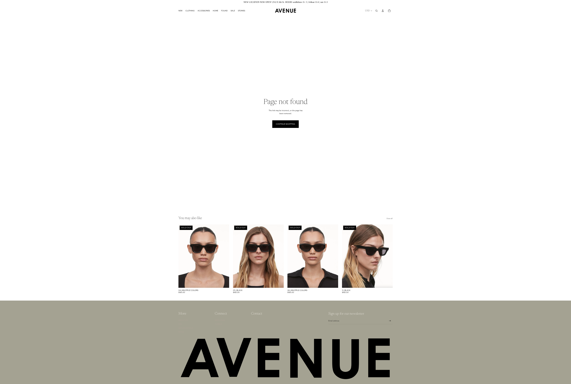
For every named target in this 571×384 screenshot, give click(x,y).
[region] (285, 2)
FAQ (180, 324)
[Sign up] (390, 320)
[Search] (376, 10)
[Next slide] (224, 256)
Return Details (185, 328)
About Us (183, 320)
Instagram (220, 320)
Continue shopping (285, 124)
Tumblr (218, 324)
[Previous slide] (182, 256)
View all (389, 218)
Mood (181, 332)
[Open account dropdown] (382, 10)
